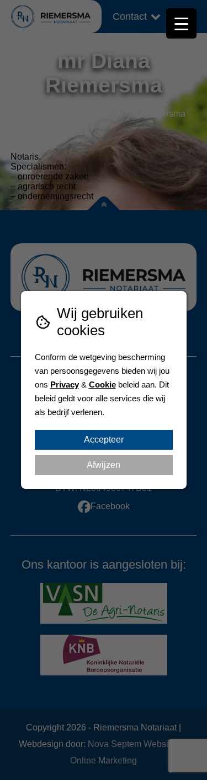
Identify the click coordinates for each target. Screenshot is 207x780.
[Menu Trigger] (181, 23)
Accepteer (104, 439)
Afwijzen (103, 465)
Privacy (64, 384)
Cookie (102, 384)
